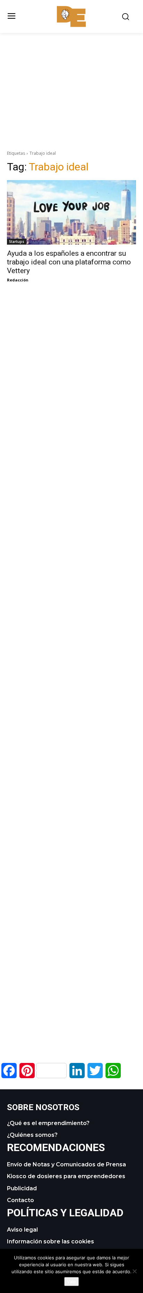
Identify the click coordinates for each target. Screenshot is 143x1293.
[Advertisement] (71, 81)
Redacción (17, 279)
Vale (71, 1281)
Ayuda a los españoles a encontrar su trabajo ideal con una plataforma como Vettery (69, 262)
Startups (16, 241)
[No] (134, 1271)
